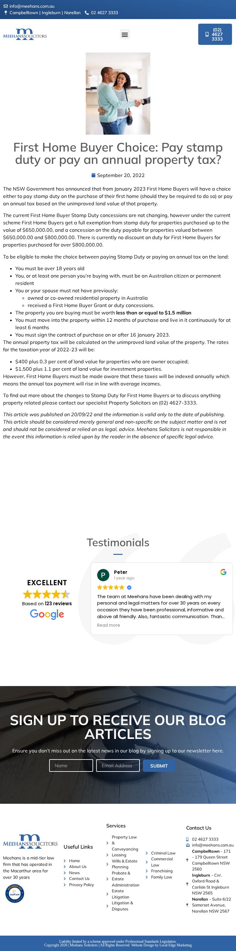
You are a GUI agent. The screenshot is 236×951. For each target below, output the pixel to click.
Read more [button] (108, 625)
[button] (125, 34)
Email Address (110, 757)
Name (55, 757)
